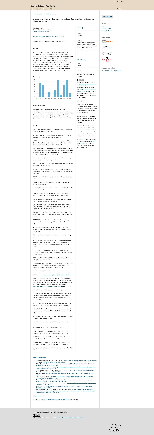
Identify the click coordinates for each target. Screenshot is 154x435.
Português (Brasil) (107, 31)
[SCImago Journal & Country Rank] (111, 70)
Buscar (120, 9)
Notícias (45, 9)
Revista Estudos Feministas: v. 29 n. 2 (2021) (48, 392)
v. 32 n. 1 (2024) (47, 14)
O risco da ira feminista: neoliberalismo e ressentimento (59, 373)
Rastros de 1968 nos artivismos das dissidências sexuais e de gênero (64, 386)
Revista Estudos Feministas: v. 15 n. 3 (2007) (53, 362)
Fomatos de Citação (83, 52)
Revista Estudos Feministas (43, 6)
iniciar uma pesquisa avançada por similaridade (57, 399)
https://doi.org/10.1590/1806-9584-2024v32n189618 (50, 36)
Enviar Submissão (107, 16)
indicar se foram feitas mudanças (85, 129)
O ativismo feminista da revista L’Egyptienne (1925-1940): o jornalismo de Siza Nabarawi (70, 364)
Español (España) (106, 28)
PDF (80, 27)
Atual (31, 9)
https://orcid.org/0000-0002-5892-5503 (41, 31)
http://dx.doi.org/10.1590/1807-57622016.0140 (56, 275)
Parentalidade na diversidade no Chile (83, 370)
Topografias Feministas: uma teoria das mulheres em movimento (73, 367)
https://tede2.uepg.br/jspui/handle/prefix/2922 (46, 286)
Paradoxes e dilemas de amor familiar (77, 383)
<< (33, 396)
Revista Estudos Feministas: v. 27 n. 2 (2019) (48, 378)
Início (34, 14)
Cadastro (116, 1)
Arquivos (38, 9)
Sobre (51, 9)
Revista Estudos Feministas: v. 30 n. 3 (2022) (48, 365)
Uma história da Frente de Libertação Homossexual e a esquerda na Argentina (72, 376)
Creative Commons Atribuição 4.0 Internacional (70, 417)
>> (43, 396)
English (104, 26)
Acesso (122, 1)
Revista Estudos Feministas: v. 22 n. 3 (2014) (54, 381)
